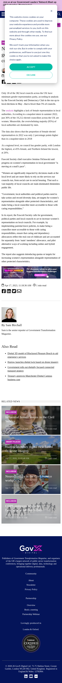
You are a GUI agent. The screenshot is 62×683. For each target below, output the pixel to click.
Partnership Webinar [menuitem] (31, 614)
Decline (31, 75)
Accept (31, 67)
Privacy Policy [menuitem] (31, 589)
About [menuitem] (31, 580)
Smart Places (13, 442)
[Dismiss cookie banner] (51, 11)
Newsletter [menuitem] (31, 585)
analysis (9, 110)
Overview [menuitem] (31, 605)
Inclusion (11, 412)
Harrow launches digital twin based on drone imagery (33, 362)
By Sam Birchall (12, 325)
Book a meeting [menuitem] (31, 610)
